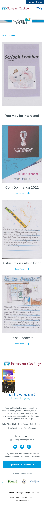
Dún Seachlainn (15, 428)
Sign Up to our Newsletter (22, 464)
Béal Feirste (23, 424)
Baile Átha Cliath (9, 424)
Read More (19, 193)
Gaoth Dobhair (29, 428)
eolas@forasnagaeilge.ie (23, 440)
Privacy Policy (14, 497)
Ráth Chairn (35, 424)
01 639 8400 (23, 436)
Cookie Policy (27, 497)
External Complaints (22, 500)
